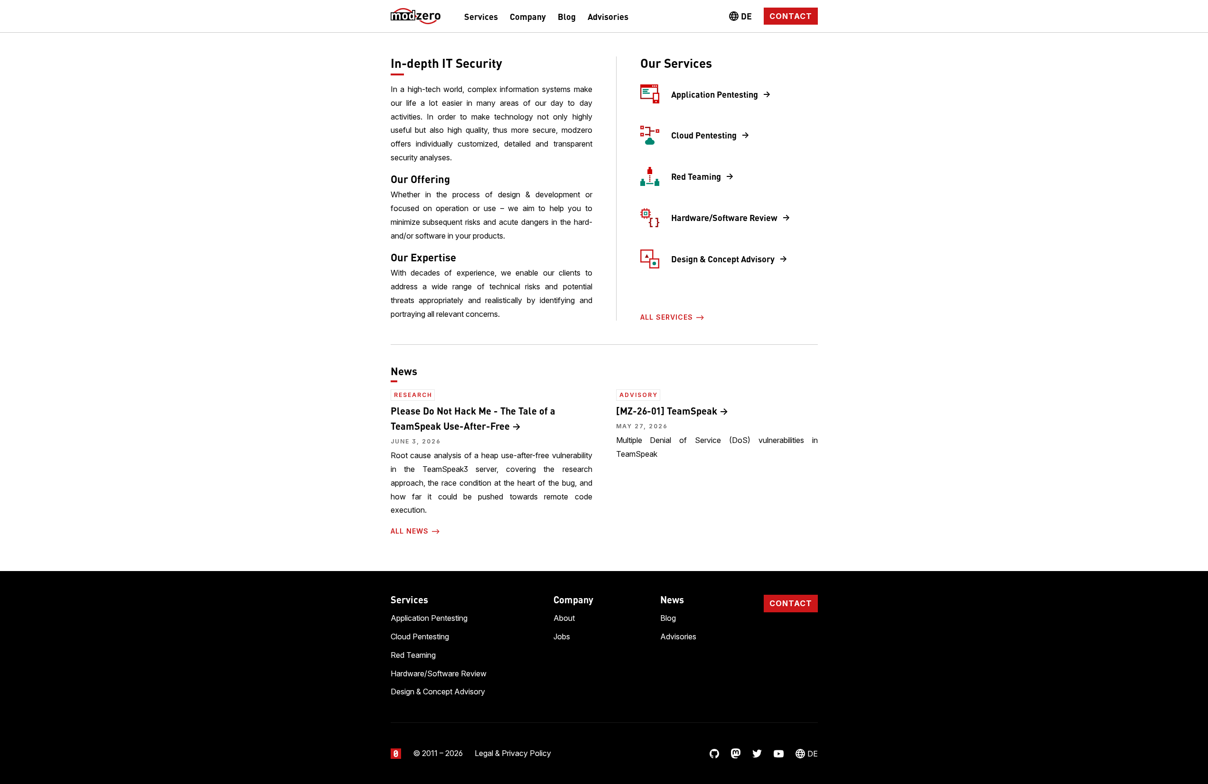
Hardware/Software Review (724, 217)
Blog (567, 16)
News (672, 599)
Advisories (608, 16)
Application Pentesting (714, 94)
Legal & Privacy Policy (513, 753)
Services (481, 16)
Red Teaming (696, 176)
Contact (790, 16)
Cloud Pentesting (704, 135)
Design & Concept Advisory (723, 258)
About (564, 618)
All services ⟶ (672, 317)
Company (528, 16)
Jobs (561, 636)
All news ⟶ (415, 531)
